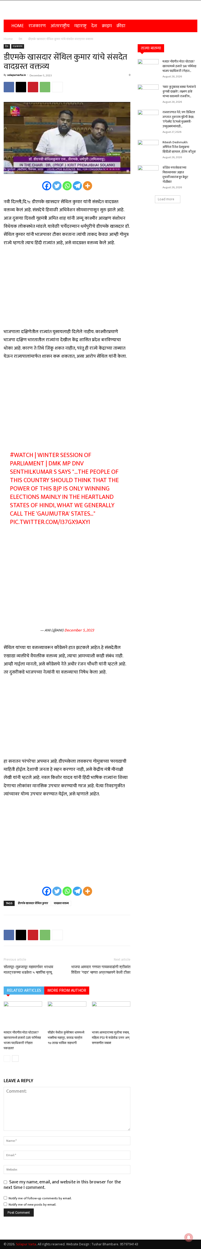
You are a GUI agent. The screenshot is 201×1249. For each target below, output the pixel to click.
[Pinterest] (33, 87)
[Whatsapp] (67, 185)
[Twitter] (57, 185)
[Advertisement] (67, 290)
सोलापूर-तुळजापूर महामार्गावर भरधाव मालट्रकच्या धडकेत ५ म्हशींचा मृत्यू (28, 970)
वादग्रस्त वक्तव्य (61, 903)
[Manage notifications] (189, 1237)
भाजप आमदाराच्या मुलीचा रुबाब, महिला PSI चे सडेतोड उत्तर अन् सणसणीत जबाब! (111, 1037)
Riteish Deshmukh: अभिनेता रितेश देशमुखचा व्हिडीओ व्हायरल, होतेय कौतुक (179, 147)
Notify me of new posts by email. (32, 1204)
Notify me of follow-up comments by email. (40, 1198)
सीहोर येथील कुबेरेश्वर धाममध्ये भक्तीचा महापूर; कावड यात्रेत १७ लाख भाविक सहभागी (66, 1037)
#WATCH (21, 455)
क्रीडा (120, 26)
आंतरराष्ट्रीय (60, 26)
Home (18, 26)
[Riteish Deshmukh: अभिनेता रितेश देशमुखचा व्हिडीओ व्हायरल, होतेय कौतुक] (148, 147)
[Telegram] (77, 185)
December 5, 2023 (79, 630)
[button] (191, 25)
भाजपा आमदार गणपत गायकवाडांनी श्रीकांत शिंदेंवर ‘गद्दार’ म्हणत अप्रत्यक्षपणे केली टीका (100, 970)
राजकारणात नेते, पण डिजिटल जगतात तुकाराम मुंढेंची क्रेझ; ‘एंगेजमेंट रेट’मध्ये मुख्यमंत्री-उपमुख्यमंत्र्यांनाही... (179, 119)
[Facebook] (9, 87)
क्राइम (107, 26)
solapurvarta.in (16, 75)
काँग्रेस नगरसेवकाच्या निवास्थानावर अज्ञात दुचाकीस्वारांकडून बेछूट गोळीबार (175, 174)
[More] (57, 87)
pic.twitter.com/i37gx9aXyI (50, 522)
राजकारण (37, 26)
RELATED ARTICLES (24, 990)
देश (94, 26)
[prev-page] (7, 1058)
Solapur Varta (26, 1244)
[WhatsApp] (45, 87)
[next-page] (15, 1058)
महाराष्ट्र (80, 26)
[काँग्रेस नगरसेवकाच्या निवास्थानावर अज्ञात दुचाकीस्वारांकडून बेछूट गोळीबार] (148, 172)
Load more (166, 199)
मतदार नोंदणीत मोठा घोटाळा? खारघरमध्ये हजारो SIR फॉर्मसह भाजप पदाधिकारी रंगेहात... (179, 66)
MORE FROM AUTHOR (66, 990)
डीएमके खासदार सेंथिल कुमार (33, 903)
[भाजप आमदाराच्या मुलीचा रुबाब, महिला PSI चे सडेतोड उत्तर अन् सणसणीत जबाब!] (111, 1014)
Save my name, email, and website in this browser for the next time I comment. (62, 1184)
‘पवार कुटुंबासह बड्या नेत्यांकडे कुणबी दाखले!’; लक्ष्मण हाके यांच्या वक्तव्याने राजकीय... (179, 91)
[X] (21, 87)
